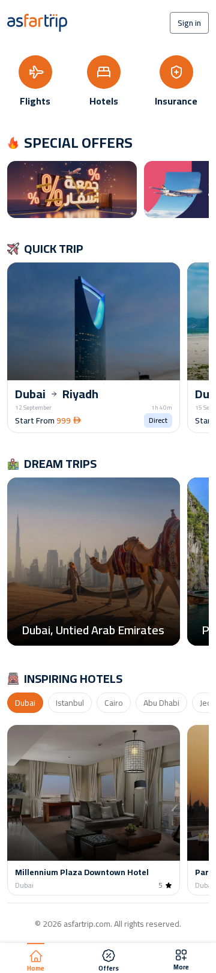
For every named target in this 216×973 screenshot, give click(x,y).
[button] (93, 346)
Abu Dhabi (161, 703)
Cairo (113, 703)
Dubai (25, 703)
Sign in (189, 23)
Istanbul (70, 703)
